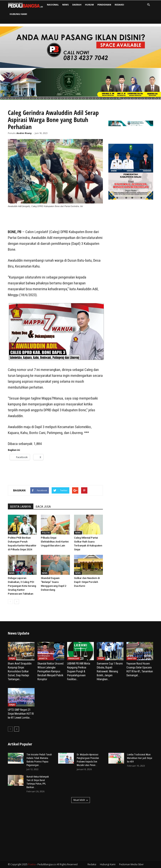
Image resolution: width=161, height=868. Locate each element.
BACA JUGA (43, 506)
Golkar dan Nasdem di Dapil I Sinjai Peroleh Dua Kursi (87, 582)
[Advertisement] (55, 219)
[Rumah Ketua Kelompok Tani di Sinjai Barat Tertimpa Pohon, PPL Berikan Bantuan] (16, 780)
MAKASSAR (73, 658)
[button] (148, 5)
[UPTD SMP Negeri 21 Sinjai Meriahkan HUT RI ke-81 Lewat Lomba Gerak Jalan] (21, 697)
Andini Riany (24, 133)
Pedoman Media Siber (131, 864)
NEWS (65, 4)
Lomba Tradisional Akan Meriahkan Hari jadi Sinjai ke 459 (139, 758)
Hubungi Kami (18, 14)
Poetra (32, 864)
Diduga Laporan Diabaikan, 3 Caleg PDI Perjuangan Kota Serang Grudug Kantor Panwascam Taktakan (22, 586)
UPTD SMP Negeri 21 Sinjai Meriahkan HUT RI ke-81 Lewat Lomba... (21, 713)
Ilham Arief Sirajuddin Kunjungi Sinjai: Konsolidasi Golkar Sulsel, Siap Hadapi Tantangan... (20, 671)
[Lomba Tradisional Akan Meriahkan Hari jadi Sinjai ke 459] (116, 758)
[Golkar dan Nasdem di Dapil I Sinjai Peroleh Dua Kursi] (88, 565)
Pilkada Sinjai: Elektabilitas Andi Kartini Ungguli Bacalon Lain (55, 541)
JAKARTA (43, 658)
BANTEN (132, 658)
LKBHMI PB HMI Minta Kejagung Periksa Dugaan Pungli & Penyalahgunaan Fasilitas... (78, 671)
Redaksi (119, 4)
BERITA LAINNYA (20, 506)
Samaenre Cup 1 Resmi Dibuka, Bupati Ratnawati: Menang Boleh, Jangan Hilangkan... (110, 671)
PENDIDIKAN (104, 4)
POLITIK (13, 532)
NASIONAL (53, 4)
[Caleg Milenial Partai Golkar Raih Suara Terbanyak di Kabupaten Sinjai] (88, 524)
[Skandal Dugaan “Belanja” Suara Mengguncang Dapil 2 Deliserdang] (55, 565)
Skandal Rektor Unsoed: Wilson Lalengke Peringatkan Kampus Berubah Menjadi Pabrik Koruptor (51, 671)
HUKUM (89, 4)
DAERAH (76, 4)
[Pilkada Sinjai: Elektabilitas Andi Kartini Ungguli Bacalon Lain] (55, 524)
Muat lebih (79, 800)
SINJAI (12, 658)
